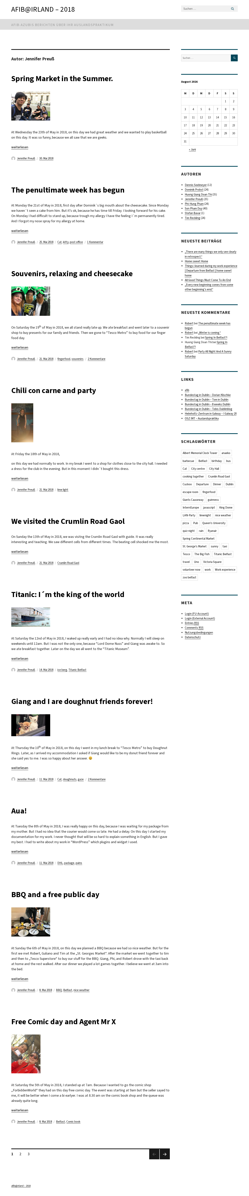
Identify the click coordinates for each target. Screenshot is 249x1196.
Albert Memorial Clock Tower (200, 453)
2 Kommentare (96, 359)
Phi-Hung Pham (194, 204)
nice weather (81, 990)
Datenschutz (193, 637)
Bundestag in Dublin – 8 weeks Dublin (207, 404)
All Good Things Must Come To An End (208, 280)
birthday (217, 461)
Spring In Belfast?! (216, 337)
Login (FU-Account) (197, 614)
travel (186, 562)
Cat (59, 242)
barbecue (188, 461)
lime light (62, 490)
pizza (186, 523)
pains (79, 863)
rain (201, 531)
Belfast (67, 990)
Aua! (19, 811)
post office (76, 242)
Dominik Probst (194, 190)
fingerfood (63, 359)
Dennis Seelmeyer (196, 185)
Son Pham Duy (193, 208)
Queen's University (213, 523)
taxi (225, 546)
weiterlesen (19, 147)
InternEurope (191, 507)
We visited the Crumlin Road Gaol (68, 521)
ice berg (62, 670)
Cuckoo (187, 484)
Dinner (217, 484)
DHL (60, 863)
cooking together (193, 476)
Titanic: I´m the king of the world (67, 594)
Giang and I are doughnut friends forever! (82, 701)
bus (228, 461)
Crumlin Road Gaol (68, 563)
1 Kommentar (95, 242)
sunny (214, 546)
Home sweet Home (196, 261)
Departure (202, 484)
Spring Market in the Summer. (62, 78)
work (208, 570)
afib (187, 390)
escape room (190, 492)
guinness (213, 500)
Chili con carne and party (53, 390)
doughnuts (69, 779)
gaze (81, 779)
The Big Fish (202, 554)
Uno (196, 562)
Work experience (225, 570)
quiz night (189, 531)
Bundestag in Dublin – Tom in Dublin (206, 400)
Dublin (229, 484)
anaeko (226, 453)
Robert (189, 323)
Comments (194, 628)
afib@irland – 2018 (43, 9)
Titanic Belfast (77, 670)
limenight (205, 515)
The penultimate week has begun (67, 190)
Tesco (186, 554)
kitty (65, 242)
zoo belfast (189, 577)
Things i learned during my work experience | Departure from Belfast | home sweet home (211, 270)
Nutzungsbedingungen (199, 632)
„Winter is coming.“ (209, 333)
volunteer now (191, 570)
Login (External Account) (200, 618)
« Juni (192, 149)
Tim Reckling (192, 218)
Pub (195, 523)
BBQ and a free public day (55, 894)
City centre (198, 469)
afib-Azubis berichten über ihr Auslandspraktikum (62, 25)
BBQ (59, 990)
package (69, 863)
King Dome (225, 507)
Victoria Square (212, 562)
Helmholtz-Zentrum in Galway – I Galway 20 (211, 414)
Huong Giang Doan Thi (198, 194)
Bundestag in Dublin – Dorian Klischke (208, 395)
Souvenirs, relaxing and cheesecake (72, 273)
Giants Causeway (193, 500)
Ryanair (212, 531)
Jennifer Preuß (26, 158)
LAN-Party (189, 515)
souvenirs (77, 359)
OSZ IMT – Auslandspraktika (202, 418)
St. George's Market (195, 546)
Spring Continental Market (199, 539)
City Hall (214, 469)
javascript (209, 507)
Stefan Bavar (193, 213)
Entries (192, 623)
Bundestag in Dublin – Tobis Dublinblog (208, 409)
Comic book (73, 1122)
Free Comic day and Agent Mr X (63, 1021)
